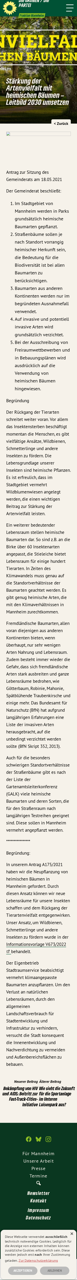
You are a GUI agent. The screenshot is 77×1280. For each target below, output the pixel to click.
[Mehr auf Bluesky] (38, 1141)
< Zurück (61, 123)
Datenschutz (38, 1217)
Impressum (38, 1210)
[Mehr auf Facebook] (29, 1141)
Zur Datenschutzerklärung (38, 1260)
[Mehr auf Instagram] (48, 1141)
